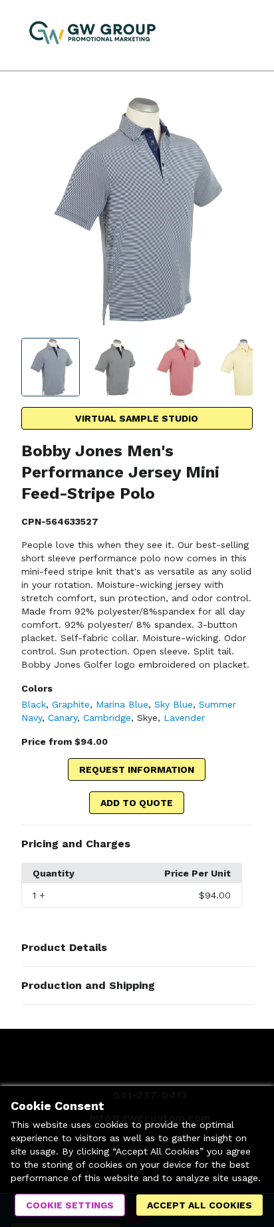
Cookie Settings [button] (70, 1205)
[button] (137, 844)
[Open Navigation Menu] (237, 35)
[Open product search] (210, 35)
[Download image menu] (236, 112)
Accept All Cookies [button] (199, 1205)
